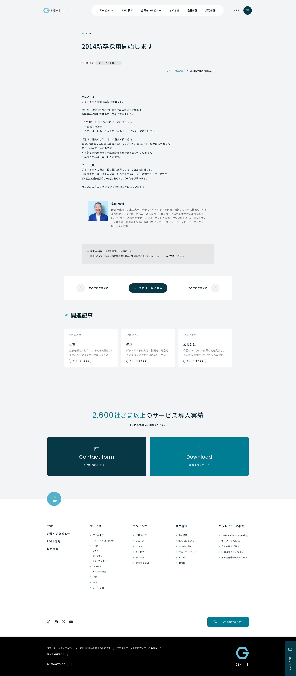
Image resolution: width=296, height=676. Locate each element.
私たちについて (186, 540)
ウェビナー (141, 551)
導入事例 (140, 557)
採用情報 (210, 10)
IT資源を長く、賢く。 (232, 551)
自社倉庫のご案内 (230, 546)
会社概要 (183, 535)
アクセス (183, 557)
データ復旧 (98, 587)
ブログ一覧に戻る (150, 288)
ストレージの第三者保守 (103, 540)
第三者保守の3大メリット (234, 557)
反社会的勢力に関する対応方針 (95, 648)
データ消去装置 (99, 571)
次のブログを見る (197, 288)
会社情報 (192, 10)
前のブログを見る (98, 288)
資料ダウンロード (144, 562)
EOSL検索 (127, 10)
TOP (50, 526)
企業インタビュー (151, 10)
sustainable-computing (234, 535)
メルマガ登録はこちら (231, 622)
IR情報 (182, 562)
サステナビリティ (187, 551)
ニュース (140, 540)
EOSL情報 (53, 541)
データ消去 (97, 556)
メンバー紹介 (185, 546)
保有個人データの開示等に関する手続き (137, 648)
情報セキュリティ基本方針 (60, 648)
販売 (95, 576)
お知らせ (174, 10)
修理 (95, 582)
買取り (95, 551)
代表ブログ (141, 535)
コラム (139, 546)
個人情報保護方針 (56, 654)
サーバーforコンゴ (230, 540)
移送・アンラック (100, 561)
